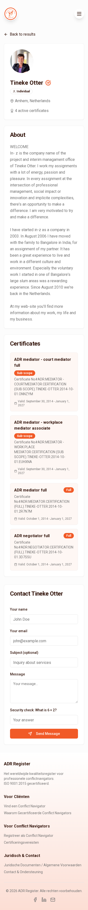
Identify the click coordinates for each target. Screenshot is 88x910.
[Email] (52, 899)
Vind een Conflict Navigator (24, 806)
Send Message (48, 734)
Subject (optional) (24, 653)
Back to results (22, 34)
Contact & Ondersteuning (23, 872)
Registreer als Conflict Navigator (28, 836)
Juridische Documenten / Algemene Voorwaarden (42, 865)
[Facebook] (35, 899)
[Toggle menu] (79, 14)
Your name (18, 609)
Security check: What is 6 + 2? (33, 710)
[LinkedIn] (44, 899)
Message (17, 674)
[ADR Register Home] (11, 14)
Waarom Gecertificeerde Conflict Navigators (37, 813)
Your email (18, 631)
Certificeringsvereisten (21, 842)
